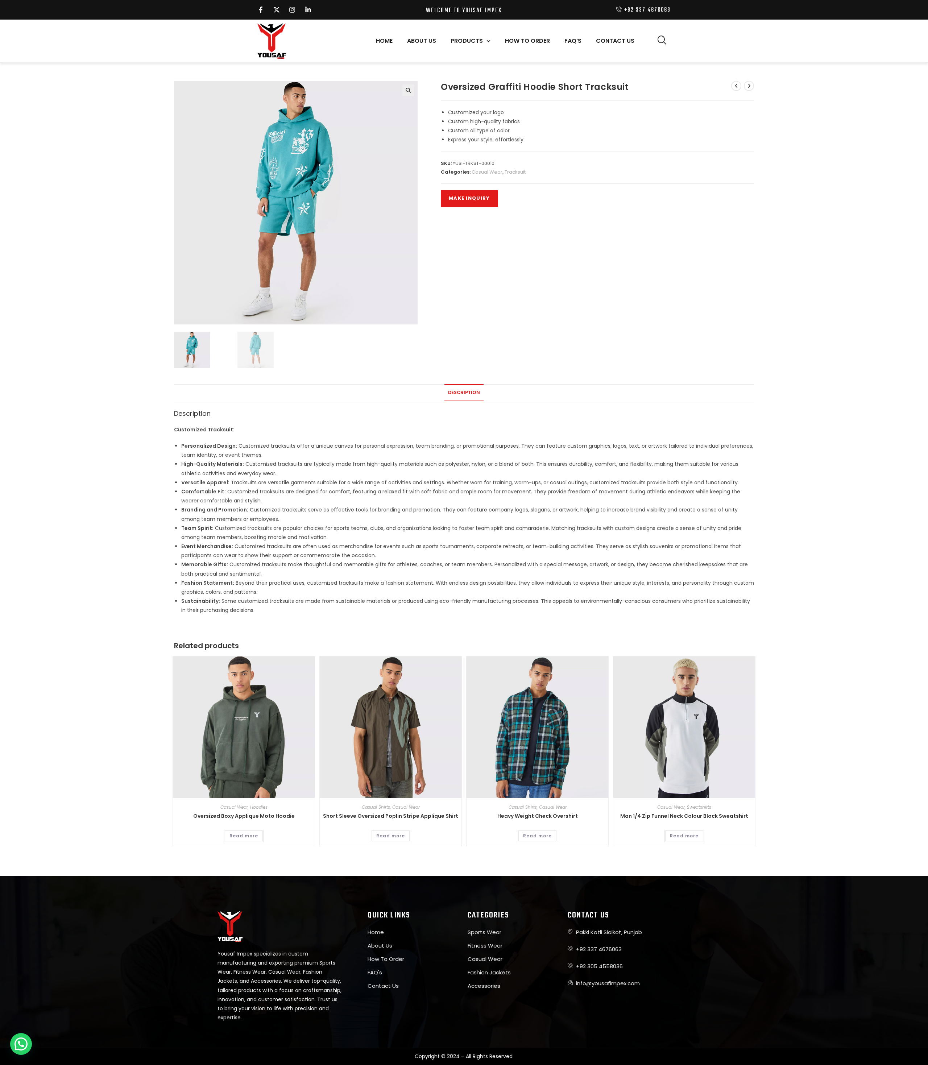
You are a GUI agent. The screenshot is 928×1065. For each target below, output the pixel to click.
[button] (661, 41)
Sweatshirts (699, 807)
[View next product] (749, 86)
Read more (243, 836)
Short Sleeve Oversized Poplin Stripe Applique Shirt (390, 816)
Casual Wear (487, 172)
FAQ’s (572, 41)
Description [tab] (464, 392)
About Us (421, 41)
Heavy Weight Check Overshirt (537, 816)
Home (384, 41)
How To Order (527, 41)
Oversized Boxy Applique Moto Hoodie (244, 816)
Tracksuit (515, 172)
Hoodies (259, 807)
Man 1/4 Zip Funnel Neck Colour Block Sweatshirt (684, 816)
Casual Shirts (376, 807)
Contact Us (615, 41)
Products (467, 41)
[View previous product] (736, 86)
